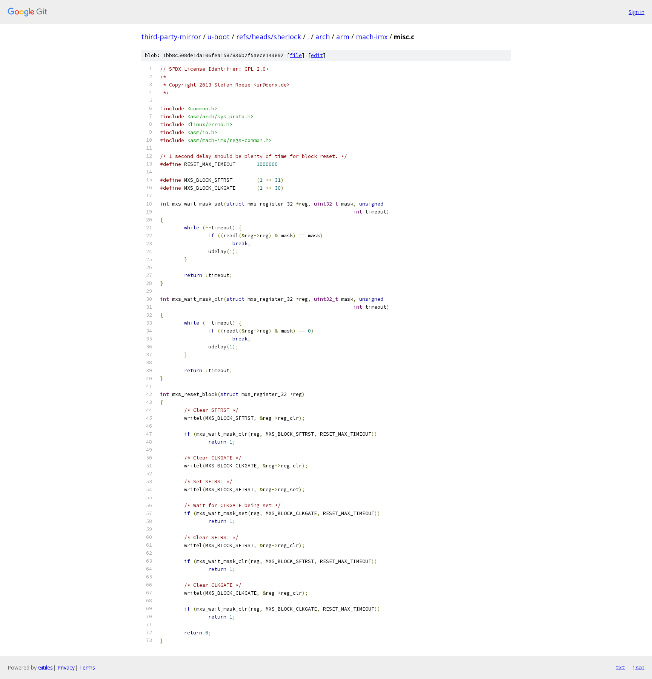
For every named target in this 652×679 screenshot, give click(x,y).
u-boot (219, 36)
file (296, 55)
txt (620, 667)
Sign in (636, 11)
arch (322, 36)
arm (342, 36)
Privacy (66, 667)
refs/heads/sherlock (268, 36)
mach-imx (372, 36)
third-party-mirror (171, 36)
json (638, 667)
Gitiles (45, 667)
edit (317, 55)
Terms (87, 667)
